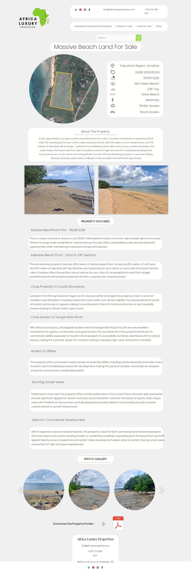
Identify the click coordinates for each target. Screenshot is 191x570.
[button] (43, 489)
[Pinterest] (80, 9)
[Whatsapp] (75, 9)
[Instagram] (84, 9)
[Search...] (138, 38)
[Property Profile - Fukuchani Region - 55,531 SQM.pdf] (118, 524)
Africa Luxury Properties (95, 539)
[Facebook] (89, 9)
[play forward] (161, 489)
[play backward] (20, 489)
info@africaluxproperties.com (119, 9)
